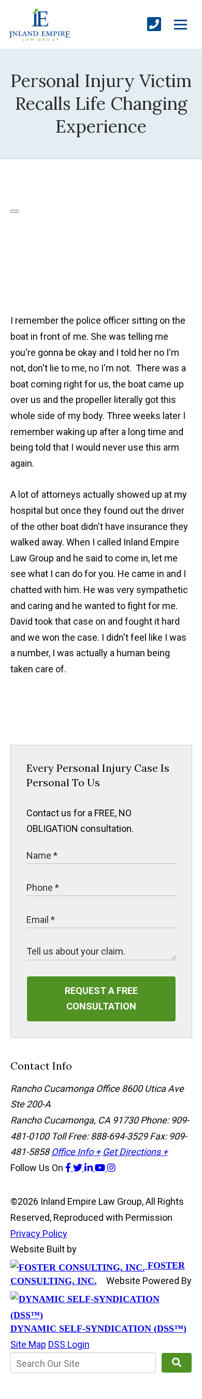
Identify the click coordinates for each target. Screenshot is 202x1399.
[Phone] (154, 24)
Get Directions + (135, 1151)
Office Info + (75, 1151)
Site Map (28, 1344)
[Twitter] (78, 1167)
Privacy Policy (38, 1233)
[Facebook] (69, 1167)
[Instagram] (111, 1167)
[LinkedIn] (89, 1167)
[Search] (176, 1362)
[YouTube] (101, 1167)
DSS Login (69, 1344)
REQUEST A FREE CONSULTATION (101, 998)
